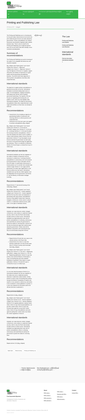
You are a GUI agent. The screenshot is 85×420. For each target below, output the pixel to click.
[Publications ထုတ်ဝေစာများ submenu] (20, 12)
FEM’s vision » (47, 393)
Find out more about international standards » (67, 60)
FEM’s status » (60, 391)
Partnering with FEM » (61, 394)
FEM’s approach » (47, 400)
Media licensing (18, 350)
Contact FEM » (75, 393)
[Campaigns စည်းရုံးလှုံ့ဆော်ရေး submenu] (36, 12)
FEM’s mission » (47, 395)
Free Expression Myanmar (14, 396)
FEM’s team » (60, 396)
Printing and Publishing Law (30, 350)
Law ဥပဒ (18, 27)
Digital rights (10, 350)
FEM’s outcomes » (48, 398)
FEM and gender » (61, 399)
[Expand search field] (8, 17)
